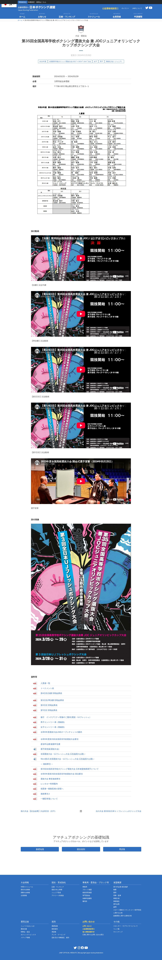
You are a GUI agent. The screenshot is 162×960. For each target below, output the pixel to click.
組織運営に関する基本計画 (122, 916)
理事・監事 (117, 895)
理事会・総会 (25, 932)
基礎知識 (40, 849)
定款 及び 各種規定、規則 (60, 937)
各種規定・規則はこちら (37, 2)
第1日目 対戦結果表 (49, 710)
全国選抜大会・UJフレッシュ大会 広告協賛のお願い (63, 754)
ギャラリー (125, 8)
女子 (95, 61)
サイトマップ (118, 932)
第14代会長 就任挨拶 (120, 887)
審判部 (85, 901)
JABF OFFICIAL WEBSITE (68, 953)
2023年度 (42, 61)
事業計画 (116, 898)
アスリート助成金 (58, 895)
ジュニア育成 (56, 892)
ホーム (20, 20)
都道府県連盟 (87, 892)
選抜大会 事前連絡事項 (50, 779)
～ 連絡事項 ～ (47, 764)
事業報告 (116, 901)
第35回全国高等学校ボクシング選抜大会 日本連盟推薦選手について (70, 769)
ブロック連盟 (87, 890)
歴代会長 (116, 904)
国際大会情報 (25, 892)
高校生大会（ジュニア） (114, 61)
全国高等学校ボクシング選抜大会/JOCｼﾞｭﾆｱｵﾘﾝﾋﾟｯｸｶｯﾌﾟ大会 (70, 61)
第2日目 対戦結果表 (49, 705)
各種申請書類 (87, 898)
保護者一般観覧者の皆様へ (52, 788)
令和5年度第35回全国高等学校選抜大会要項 (59, 739)
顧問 (114, 907)
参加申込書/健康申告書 (50, 744)
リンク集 (116, 929)
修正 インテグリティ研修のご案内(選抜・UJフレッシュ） (66, 717)
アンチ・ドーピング (58, 935)
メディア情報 (25, 937)
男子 (101, 61)
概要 (114, 890)
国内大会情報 (25, 890)
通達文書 (24, 929)
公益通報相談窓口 (110, 8)
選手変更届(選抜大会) (50, 749)
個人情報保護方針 (89, 932)
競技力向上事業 (57, 890)
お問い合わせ (87, 926)
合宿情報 (24, 895)
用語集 (122, 849)
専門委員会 (86, 895)
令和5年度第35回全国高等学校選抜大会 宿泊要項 (62, 774)
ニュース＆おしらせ (27, 926)
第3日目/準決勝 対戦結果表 (52, 700)
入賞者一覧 (45, 683)
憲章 (114, 892)
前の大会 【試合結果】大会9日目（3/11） (38, 811)
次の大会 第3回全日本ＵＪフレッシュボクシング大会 (118, 811)
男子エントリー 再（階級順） (53, 722)
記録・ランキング (58, 887)
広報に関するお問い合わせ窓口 (93, 935)
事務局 (85, 887)
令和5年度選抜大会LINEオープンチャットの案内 (61, 732)
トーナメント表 (47, 688)
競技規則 (81, 849)
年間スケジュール (27, 887)
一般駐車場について (49, 798)
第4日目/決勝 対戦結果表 (51, 693)
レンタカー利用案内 (49, 784)
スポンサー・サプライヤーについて (125, 926)
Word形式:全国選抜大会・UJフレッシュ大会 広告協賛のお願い (67, 759)
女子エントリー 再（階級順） (53, 727)
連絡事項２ (45, 794)
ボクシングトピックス (28, 935)
